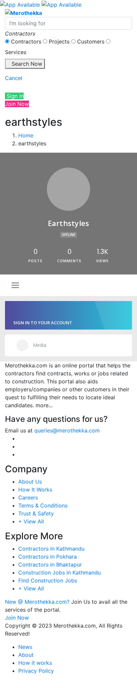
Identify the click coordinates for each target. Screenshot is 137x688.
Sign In (14, 96)
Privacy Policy (36, 670)
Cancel (13, 78)
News (25, 647)
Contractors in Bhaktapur (50, 564)
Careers (28, 497)
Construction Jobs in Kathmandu (59, 572)
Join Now (17, 104)
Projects (59, 41)
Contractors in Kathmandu (51, 548)
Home (25, 135)
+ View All (31, 521)
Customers (90, 41)
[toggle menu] (15, 285)
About (26, 654)
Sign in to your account (42, 323)
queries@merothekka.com (67, 430)
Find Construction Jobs (47, 580)
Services (15, 52)
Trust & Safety (36, 513)
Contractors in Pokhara (47, 556)
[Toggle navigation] (12, 87)
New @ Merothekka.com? (37, 601)
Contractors (26, 41)
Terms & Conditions (43, 505)
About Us (30, 481)
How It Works (35, 489)
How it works (35, 662)
